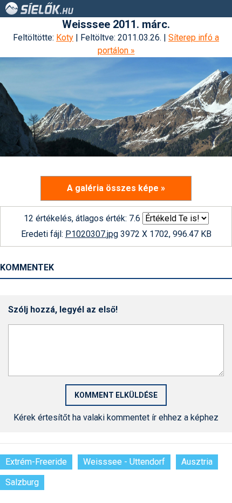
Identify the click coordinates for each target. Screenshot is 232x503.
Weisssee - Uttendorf (124, 462)
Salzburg (22, 482)
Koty (64, 37)
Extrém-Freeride (36, 462)
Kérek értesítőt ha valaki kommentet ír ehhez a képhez (116, 417)
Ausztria (197, 462)
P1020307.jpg (91, 234)
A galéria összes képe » (116, 188)
